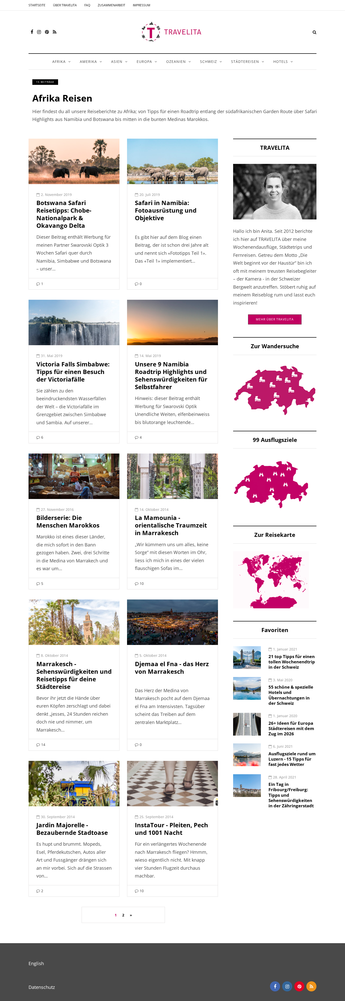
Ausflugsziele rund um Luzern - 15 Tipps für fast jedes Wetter (292, 759)
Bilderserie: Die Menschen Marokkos (68, 521)
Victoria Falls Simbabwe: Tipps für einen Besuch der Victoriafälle (73, 371)
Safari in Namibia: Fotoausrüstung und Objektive (165, 210)
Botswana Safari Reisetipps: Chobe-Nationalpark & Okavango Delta (63, 214)
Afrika (59, 61)
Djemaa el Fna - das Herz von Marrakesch (172, 667)
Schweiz (208, 61)
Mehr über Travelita (275, 319)
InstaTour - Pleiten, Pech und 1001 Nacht (171, 829)
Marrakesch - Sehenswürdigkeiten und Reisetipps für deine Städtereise (74, 675)
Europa (144, 61)
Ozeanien (176, 61)
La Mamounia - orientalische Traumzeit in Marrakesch (171, 525)
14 (43, 744)
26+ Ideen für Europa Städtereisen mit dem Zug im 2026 (291, 728)
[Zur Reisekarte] (271, 579)
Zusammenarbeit (111, 5)
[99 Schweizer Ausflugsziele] (271, 484)
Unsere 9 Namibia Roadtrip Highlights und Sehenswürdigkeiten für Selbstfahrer (171, 375)
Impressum (141, 5)
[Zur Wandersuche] (274, 390)
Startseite (37, 5)
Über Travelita (65, 5)
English (36, 963)
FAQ (87, 5)
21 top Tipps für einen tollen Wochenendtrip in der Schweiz (291, 662)
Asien (116, 61)
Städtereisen (245, 61)
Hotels (280, 61)
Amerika (88, 61)
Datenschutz (42, 987)
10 (142, 583)
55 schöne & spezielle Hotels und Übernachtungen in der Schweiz (290, 695)
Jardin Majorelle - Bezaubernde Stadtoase (72, 829)
